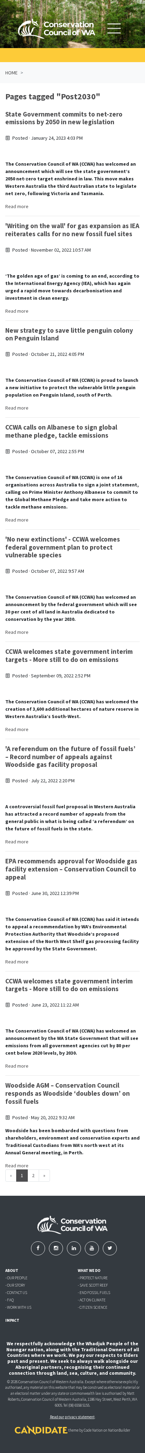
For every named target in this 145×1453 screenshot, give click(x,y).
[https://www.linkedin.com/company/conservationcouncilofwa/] (74, 1248)
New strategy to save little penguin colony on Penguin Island (69, 334)
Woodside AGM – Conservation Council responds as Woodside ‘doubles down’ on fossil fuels (67, 1093)
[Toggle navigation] (114, 28)
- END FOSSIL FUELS (94, 1292)
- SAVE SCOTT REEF (93, 1285)
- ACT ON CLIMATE (92, 1300)
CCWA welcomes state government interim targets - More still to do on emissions (69, 655)
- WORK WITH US (18, 1307)
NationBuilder (119, 1430)
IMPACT (12, 1320)
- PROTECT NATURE (93, 1277)
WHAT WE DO (89, 1270)
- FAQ (9, 1300)
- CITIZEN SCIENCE (92, 1307)
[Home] (56, 28)
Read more (17, 206)
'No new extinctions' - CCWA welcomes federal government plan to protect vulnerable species (62, 547)
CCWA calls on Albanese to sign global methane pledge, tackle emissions (61, 431)
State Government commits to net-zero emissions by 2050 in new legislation (63, 118)
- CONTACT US (16, 1292)
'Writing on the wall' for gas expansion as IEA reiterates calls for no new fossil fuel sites (72, 229)
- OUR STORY (15, 1285)
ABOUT (11, 1270)
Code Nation (93, 1430)
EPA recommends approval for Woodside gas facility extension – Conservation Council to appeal (71, 869)
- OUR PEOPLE (16, 1277)
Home (11, 72)
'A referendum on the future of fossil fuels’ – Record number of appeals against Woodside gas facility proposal (70, 756)
